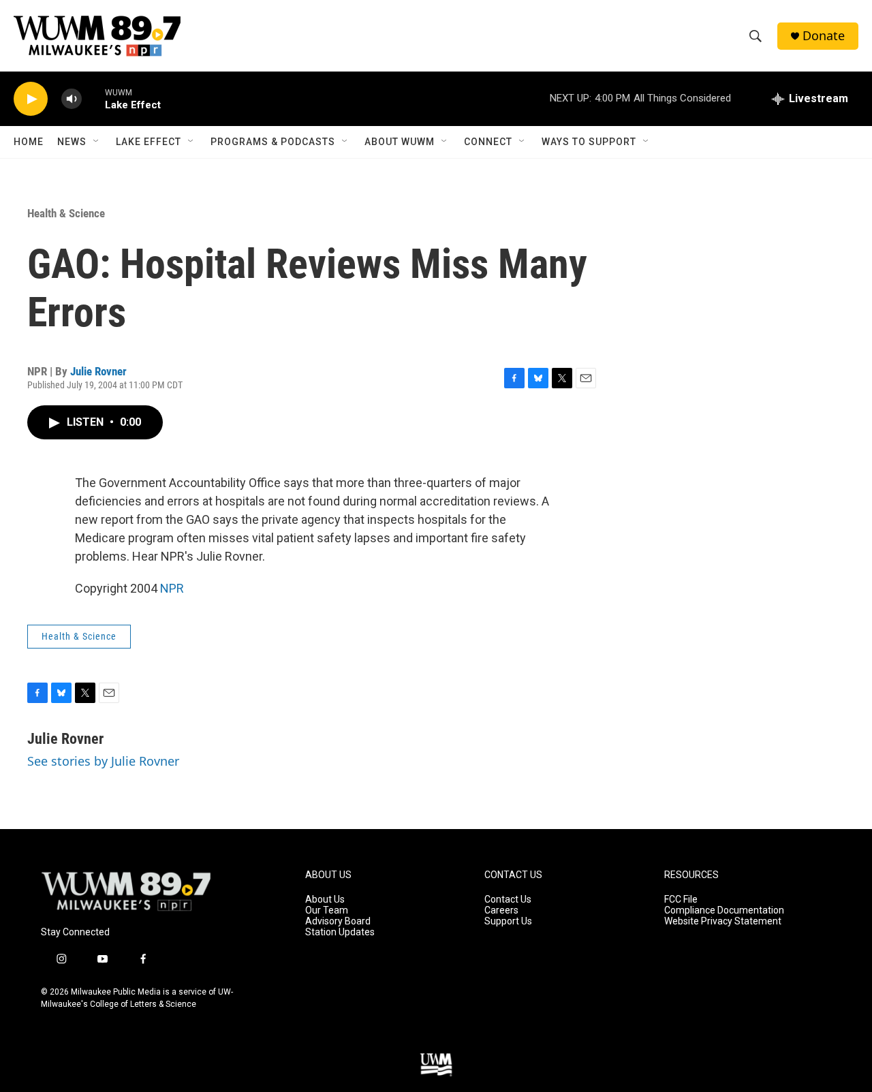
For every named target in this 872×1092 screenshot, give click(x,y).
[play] (31, 99)
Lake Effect (148, 141)
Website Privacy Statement (722, 921)
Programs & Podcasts (273, 141)
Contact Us (507, 899)
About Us (325, 899)
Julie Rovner (98, 371)
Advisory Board (338, 921)
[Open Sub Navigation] (96, 141)
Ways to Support (589, 141)
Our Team (326, 910)
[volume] (71, 99)
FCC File (681, 899)
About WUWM (399, 141)
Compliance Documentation (724, 910)
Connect (488, 141)
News (72, 141)
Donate (824, 36)
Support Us (508, 921)
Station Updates (340, 932)
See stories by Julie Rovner (103, 761)
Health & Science (66, 213)
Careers (501, 910)
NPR (172, 588)
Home (29, 141)
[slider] (93, 98)
